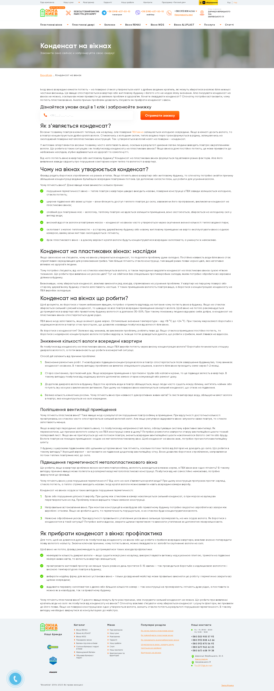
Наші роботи (127, 2)
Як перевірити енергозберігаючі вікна (160, 640)
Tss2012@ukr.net (203, 665)
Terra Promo (227, 685)
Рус (229, 2)
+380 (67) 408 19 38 (202, 650)
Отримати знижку (160, 115)
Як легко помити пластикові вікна (157, 631)
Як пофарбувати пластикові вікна (157, 635)
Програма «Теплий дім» (174, 2)
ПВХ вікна (138, 132)
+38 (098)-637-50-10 (118, 11)
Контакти (148, 2)
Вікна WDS (157, 24)
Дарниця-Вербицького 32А (219, 13)
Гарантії (108, 2)
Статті (229, 24)
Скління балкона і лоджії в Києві (87, 647)
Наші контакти (116, 650)
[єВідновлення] (208, 2)
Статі (112, 646)
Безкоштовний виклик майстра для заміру (86, 12)
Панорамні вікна (84, 640)
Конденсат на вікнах (151, 652)
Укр (235, 2)
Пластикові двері (83, 24)
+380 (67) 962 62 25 (202, 647)
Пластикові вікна (51, 24)
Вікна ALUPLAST (184, 24)
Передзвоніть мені (184, 15)
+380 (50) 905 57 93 (202, 636)
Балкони (109, 24)
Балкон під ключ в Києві (86, 643)
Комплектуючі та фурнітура (117, 654)
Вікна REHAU (133, 24)
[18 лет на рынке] (49, 12)
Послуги (209, 24)
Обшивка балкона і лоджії (85, 656)
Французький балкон (85, 652)
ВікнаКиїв (46, 75)
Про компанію (47, 2)
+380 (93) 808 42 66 (185, 11)
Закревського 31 (216, 17)
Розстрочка (88, 2)
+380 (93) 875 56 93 (202, 643)
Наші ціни (68, 2)
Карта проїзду (201, 659)
